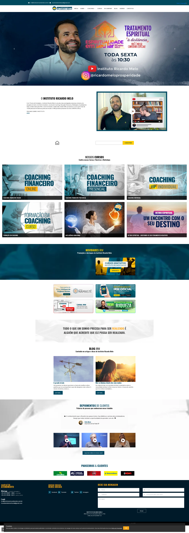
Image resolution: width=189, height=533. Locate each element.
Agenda (122, 8)
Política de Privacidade (116, 528)
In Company (108, 8)
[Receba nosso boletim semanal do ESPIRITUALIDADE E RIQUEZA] (115, 307)
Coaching (90, 8)
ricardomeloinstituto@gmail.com (61, 2)
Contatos (130, 8)
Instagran (85, 492)
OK (126, 528)
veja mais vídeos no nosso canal (93, 453)
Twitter (76, 492)
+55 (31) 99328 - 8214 (8, 495)
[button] (14, 49)
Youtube (63, 492)
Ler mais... (58, 393)
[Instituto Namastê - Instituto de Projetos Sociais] (73, 292)
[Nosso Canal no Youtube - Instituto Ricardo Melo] (73, 307)
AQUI (28, 113)
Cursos (99, 8)
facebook (54, 492)
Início (76, 8)
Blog (115, 8)
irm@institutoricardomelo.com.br (39, 2)
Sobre (82, 8)
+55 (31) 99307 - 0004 (8, 493)
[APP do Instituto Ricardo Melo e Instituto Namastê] (115, 292)
